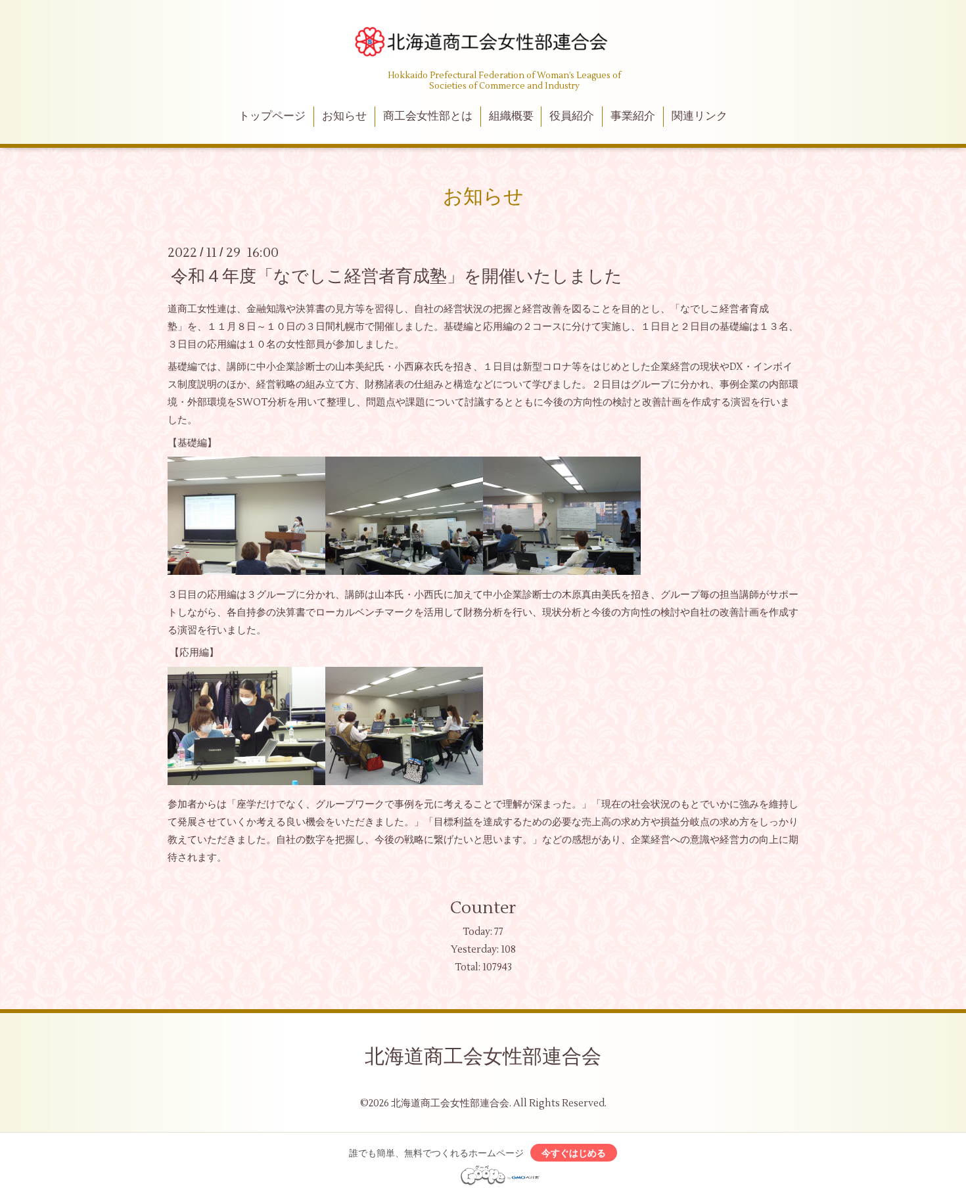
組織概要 (511, 116)
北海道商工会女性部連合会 (483, 1057)
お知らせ (344, 116)
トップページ (272, 116)
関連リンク (699, 116)
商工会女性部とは (427, 116)
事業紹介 (632, 116)
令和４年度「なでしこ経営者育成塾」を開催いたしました (396, 276)
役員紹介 (571, 116)
